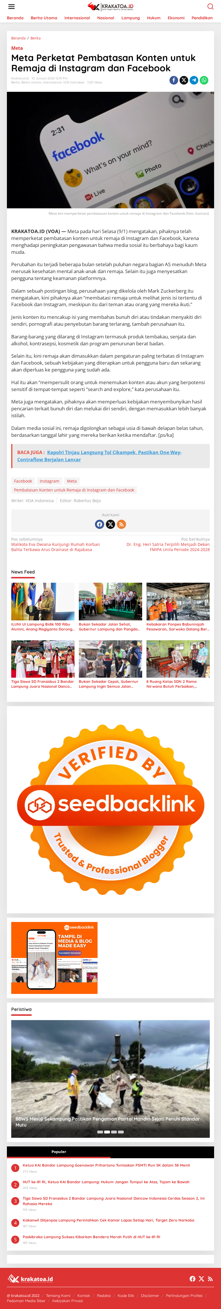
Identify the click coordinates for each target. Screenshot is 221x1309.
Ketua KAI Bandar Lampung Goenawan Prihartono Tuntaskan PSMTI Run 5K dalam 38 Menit (106, 1165)
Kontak (83, 1295)
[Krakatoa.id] (111, 6)
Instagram (49, 481)
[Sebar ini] (173, 80)
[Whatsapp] (204, 80)
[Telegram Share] (194, 80)
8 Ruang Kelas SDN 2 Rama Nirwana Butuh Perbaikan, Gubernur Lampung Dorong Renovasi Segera (171, 684)
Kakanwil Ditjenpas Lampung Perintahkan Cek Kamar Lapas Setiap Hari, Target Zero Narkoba (108, 1220)
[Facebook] (99, 524)
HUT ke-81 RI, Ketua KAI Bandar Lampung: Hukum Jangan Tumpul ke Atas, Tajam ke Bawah (106, 1182)
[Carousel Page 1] (100, 1132)
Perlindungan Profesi (184, 1295)
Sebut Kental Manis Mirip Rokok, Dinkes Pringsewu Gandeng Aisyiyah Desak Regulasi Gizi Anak (108, 1122)
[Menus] (11, 6)
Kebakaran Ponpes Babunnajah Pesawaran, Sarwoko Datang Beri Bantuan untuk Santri (177, 627)
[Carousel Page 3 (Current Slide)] (114, 1132)
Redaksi (104, 1295)
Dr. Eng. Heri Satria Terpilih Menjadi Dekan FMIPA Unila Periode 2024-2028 (168, 544)
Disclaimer (150, 1295)
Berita (15, 82)
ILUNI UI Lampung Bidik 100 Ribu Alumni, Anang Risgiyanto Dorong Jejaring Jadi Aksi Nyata (41, 627)
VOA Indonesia (73, 82)
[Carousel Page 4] (121, 1132)
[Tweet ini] (184, 80)
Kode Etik (126, 1295)
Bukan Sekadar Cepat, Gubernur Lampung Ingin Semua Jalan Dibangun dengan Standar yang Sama (108, 684)
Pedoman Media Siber (26, 1300)
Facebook (23, 481)
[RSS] (121, 524)
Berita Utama (31, 82)
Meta (17, 48)
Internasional (52, 82)
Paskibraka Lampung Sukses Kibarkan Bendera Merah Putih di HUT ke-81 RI (91, 1236)
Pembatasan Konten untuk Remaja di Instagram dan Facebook (74, 490)
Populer (59, 1151)
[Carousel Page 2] (107, 1132)
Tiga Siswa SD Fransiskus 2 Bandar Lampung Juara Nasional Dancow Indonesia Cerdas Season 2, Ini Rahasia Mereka (42, 684)
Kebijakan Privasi (67, 1300)
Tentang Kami (58, 1295)
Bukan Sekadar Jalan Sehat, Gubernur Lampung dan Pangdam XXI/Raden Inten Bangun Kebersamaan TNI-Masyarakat (110, 627)
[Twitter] (110, 524)
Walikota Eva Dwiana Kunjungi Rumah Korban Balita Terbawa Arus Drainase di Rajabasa (55, 544)
